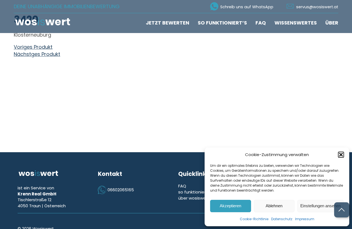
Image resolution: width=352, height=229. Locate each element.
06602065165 (121, 190)
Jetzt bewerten (167, 22)
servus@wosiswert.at (317, 7)
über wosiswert (193, 198)
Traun (35, 206)
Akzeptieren (230, 205)
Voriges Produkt (33, 46)
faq (260, 22)
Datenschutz (281, 219)
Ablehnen (274, 205)
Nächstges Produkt (37, 54)
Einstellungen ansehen (320, 205)
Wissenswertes (295, 22)
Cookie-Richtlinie (254, 219)
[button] (341, 154)
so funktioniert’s (222, 22)
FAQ (182, 186)
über (331, 22)
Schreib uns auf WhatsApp (246, 7)
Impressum (304, 219)
